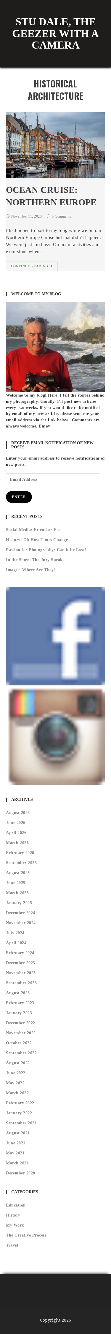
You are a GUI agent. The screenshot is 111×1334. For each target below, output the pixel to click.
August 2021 (18, 1133)
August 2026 (18, 813)
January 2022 (19, 1113)
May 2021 (15, 1153)
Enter (19, 497)
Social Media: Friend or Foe (33, 530)
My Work (15, 1225)
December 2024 (20, 913)
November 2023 (21, 973)
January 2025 (19, 903)
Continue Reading (29, 266)
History (13, 1215)
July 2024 (15, 933)
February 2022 (20, 1103)
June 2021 (15, 1143)
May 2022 (15, 1083)
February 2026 (20, 853)
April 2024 (16, 943)
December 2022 (20, 1023)
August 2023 (18, 993)
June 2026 (15, 823)
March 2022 (17, 1093)
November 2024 (21, 923)
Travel (12, 1245)
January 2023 (19, 1013)
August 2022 (18, 1063)
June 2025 (15, 883)
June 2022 (15, 1073)
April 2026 (16, 833)
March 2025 (17, 893)
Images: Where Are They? (31, 570)
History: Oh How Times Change (37, 540)
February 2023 (20, 1003)
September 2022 (21, 1053)
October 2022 (19, 1043)
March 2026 (17, 843)
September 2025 (21, 863)
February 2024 (20, 953)
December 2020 (20, 1173)
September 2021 (21, 1123)
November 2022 (21, 1033)
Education (16, 1205)
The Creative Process (26, 1235)
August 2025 (18, 873)
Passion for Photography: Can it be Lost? (46, 550)
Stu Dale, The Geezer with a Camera (55, 33)
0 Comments (61, 216)
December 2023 (20, 963)
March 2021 (17, 1163)
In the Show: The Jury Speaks (35, 560)
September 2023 (21, 983)
